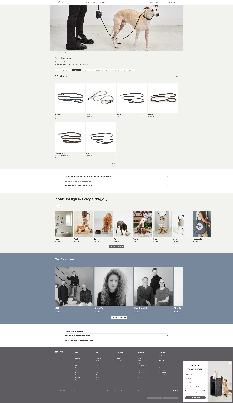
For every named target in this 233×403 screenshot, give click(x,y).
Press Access (141, 372)
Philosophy (161, 360)
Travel (76, 370)
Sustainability (162, 363)
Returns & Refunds (142, 365)
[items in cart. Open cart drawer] (177, 2)
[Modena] (70, 98)
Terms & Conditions (126, 391)
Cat (94, 2)
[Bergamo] (163, 98)
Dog (87, 2)
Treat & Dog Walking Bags (101, 70)
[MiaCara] (60, 2)
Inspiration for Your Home (123, 363)
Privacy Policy (80, 391)
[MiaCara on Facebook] (173, 391)
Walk (76, 363)
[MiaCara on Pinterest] (175, 391)
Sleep (76, 360)
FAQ (157, 2)
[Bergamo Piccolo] (70, 137)
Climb (97, 363)
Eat (76, 365)
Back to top (115, 164)
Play (76, 367)
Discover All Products (116, 246)
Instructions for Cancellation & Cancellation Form (98, 391)
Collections (119, 360)
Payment (140, 360)
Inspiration (102, 2)
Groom (77, 372)
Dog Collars (87, 70)
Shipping (140, 363)
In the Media (162, 370)
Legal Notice (115, 391)
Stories (118, 358)
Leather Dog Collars (128, 70)
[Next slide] (176, 206)
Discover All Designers (119, 317)
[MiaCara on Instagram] (177, 391)
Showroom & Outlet (142, 370)
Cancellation (141, 377)
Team (160, 365)
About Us (151, 2)
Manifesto (161, 358)
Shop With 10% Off (195, 397)
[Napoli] (132, 98)
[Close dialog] (230, 363)
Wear (76, 375)
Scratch (98, 365)
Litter (97, 372)
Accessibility (137, 391)
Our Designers (120, 355)
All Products (78, 355)
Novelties (77, 358)
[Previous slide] (171, 206)
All (56, 70)
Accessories (78, 377)
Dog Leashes (77, 70)
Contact (140, 358)
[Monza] (101, 98)
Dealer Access (141, 375)
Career (160, 367)
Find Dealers (141, 367)
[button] (172, 263)
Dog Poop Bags (115, 70)
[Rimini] (101, 137)
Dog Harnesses (65, 70)
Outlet (76, 379)
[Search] (172, 2)
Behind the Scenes (163, 375)
